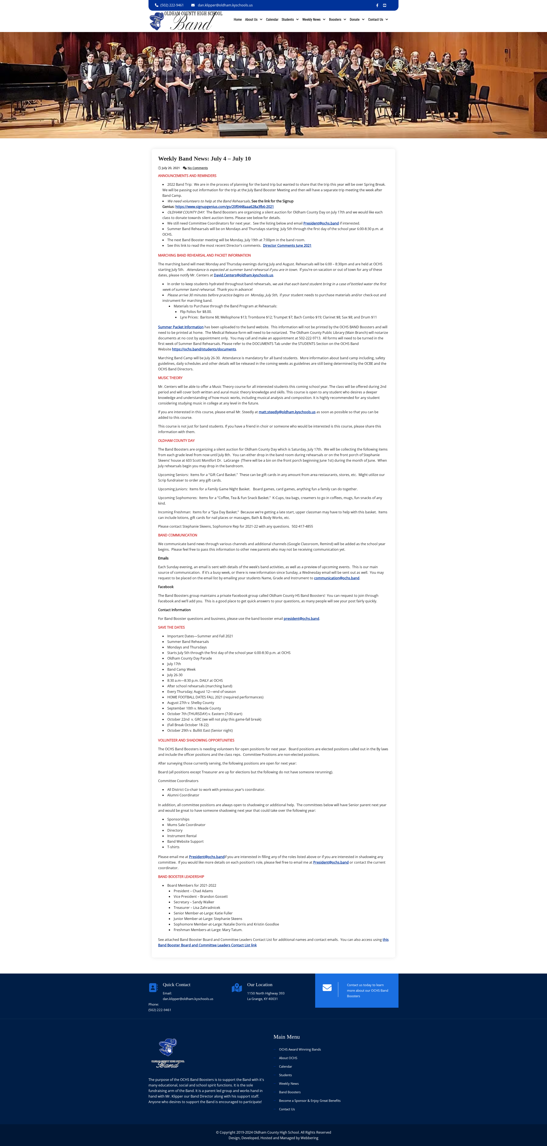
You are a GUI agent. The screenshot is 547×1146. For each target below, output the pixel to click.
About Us (251, 20)
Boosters (335, 20)
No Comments (198, 168)
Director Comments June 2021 (287, 245)
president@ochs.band (301, 618)
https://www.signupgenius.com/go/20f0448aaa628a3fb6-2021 (224, 206)
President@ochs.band (321, 223)
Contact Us (375, 20)
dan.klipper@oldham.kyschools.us (225, 5)
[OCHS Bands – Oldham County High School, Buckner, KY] (186, 21)
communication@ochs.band (336, 578)
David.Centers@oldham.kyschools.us (243, 275)
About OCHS (288, 1058)
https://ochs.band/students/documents (204, 349)
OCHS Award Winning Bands (300, 1049)
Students (288, 20)
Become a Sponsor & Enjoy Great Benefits (310, 1100)
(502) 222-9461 (172, 5)
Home (238, 20)
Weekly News (311, 20)
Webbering (309, 1138)
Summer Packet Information (181, 327)
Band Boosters (290, 1092)
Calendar (272, 20)
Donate (355, 20)
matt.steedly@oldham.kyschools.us (287, 412)
